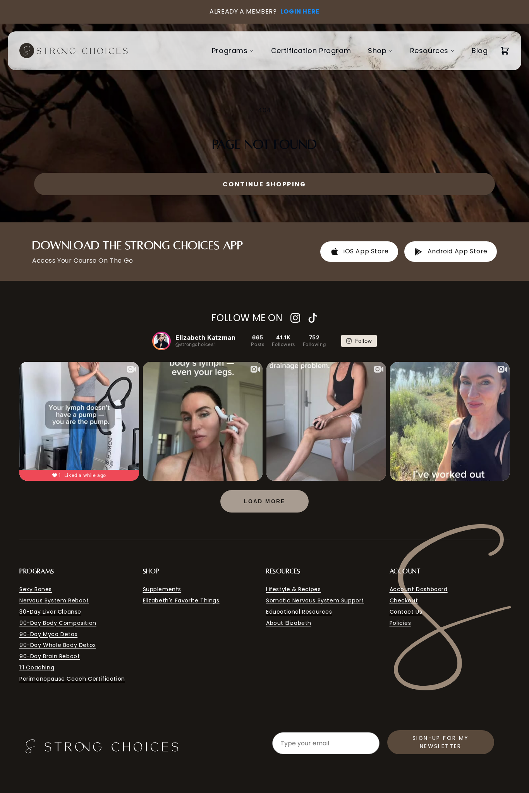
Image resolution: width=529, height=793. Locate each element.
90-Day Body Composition (57, 623)
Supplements (162, 589)
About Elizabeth (288, 623)
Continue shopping (264, 184)
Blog (480, 50)
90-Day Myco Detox (48, 634)
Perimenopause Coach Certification (72, 679)
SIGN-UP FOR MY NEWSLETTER (440, 742)
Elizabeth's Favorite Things (181, 600)
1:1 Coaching (36, 667)
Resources (429, 50)
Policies (400, 623)
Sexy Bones (35, 589)
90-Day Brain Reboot (49, 656)
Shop (377, 50)
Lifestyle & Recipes (293, 589)
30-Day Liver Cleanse (50, 612)
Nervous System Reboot (54, 600)
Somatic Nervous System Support (315, 600)
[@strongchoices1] (161, 341)
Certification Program (311, 50)
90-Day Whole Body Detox (57, 645)
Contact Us (406, 612)
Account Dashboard (419, 589)
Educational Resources (299, 612)
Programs (230, 50)
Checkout (404, 600)
